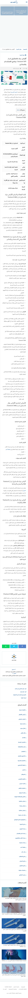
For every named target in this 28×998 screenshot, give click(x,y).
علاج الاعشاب (22, 856)
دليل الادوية (22, 55)
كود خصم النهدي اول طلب (20, 689)
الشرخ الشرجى (21, 779)
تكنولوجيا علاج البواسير (19, 820)
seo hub (24, 68)
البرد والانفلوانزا (21, 747)
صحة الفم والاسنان (21, 833)
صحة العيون (22, 829)
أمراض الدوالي (22, 719)
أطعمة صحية (22, 710)
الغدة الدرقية (22, 793)
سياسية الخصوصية (13, 989)
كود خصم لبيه (23, 692)
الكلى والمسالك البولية (19, 797)
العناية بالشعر (22, 788)
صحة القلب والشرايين (20, 838)
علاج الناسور (22, 866)
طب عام (23, 852)
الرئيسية (23, 987)
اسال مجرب (22, 728)
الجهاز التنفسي (21, 765)
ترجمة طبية (23, 698)
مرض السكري (22, 875)
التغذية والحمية (21, 761)
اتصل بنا (5, 989)
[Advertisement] (14, 31)
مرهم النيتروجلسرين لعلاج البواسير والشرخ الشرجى (7, 13)
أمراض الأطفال (22, 715)
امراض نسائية (22, 810)
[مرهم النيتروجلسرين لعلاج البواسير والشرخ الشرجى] (7, 11)
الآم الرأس (23, 733)
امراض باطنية (22, 801)
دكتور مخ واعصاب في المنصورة (19, 695)
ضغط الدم (8, 449)
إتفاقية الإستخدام (22, 989)
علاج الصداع (22, 861)
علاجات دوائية (22, 870)
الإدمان (23, 738)
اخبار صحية (22, 724)
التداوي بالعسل (21, 756)
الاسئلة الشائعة (8, 987)
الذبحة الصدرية (14, 92)
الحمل (24, 490)
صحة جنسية (22, 843)
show (18, 110)
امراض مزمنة (22, 806)
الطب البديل (22, 784)
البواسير (23, 751)
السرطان (23, 774)
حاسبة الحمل (16, 987)
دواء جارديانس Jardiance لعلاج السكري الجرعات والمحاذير (21, 12)
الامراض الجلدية (21, 742)
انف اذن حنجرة (21, 815)
